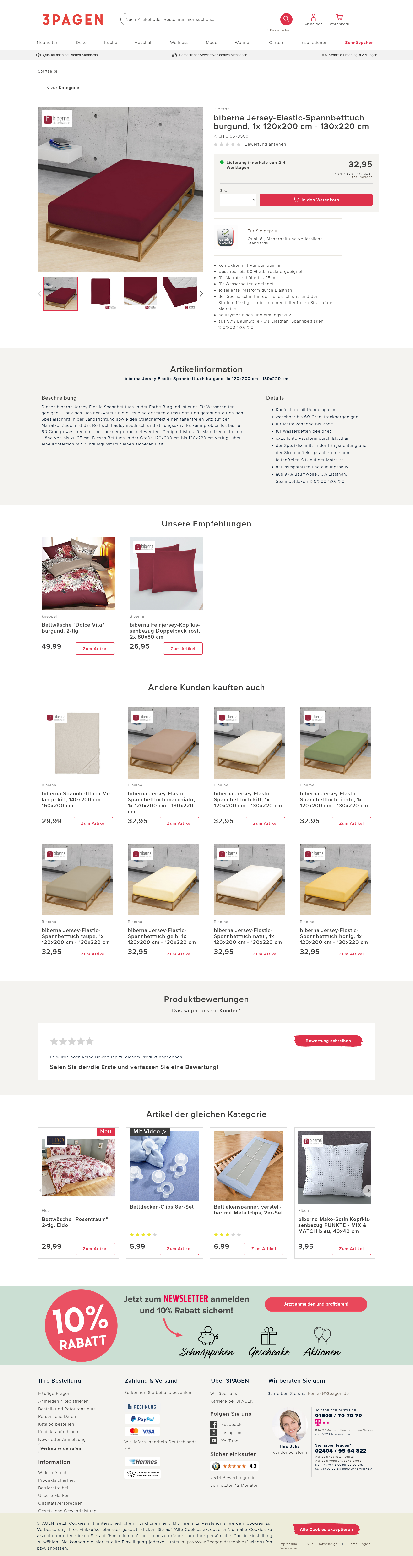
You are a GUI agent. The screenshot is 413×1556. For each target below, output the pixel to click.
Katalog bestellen (56, 1424)
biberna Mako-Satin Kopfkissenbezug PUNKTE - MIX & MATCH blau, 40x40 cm (334, 1225)
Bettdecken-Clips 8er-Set (162, 1207)
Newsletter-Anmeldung (62, 1439)
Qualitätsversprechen (60, 1503)
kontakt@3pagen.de (328, 1393)
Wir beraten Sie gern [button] (297, 1381)
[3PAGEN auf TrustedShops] (235, 1466)
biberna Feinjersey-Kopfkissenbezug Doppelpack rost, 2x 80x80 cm (165, 631)
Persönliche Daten (57, 1416)
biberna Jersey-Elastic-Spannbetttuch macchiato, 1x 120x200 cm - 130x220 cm (161, 803)
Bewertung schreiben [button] (328, 1040)
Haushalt (144, 42)
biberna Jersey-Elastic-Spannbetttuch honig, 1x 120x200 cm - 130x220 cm (334, 936)
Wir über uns (223, 1393)
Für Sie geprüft (263, 230)
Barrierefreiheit (54, 1488)
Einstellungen (359, 1544)
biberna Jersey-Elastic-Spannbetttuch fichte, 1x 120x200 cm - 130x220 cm (334, 800)
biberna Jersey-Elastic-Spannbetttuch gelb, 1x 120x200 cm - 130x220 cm (162, 936)
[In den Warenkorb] (316, 190)
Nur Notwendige (322, 1544)
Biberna (222, 109)
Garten (276, 42)
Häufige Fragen (54, 1393)
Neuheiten (48, 42)
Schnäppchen (359, 42)
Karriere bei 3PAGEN (232, 1401)
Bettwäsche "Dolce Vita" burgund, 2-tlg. (73, 628)
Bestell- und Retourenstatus (67, 1408)
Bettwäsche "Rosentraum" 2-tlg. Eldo (75, 1222)
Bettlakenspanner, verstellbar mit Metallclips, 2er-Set (248, 1210)
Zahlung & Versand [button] (151, 1381)
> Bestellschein (280, 30)
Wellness (179, 42)
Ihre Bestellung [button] (60, 1381)
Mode (211, 42)
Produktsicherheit (56, 1480)
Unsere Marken (54, 1495)
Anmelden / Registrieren (63, 1401)
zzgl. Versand (362, 177)
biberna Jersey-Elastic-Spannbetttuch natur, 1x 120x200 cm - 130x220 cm (248, 936)
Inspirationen (314, 42)
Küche (110, 42)
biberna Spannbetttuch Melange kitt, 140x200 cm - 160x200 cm (77, 800)
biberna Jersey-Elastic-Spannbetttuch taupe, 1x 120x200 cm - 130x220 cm (76, 936)
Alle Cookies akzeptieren (326, 1529)
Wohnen (243, 42)
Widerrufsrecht (53, 1472)
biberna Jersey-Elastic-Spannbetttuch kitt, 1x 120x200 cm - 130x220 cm (248, 800)
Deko (81, 42)
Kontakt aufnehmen (58, 1431)
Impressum (288, 1544)
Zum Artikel (95, 648)
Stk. (223, 190)
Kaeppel (49, 616)
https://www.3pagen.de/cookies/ (215, 1542)
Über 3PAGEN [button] (230, 1381)
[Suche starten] (286, 19)
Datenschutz (289, 1548)
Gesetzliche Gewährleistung (67, 1510)
